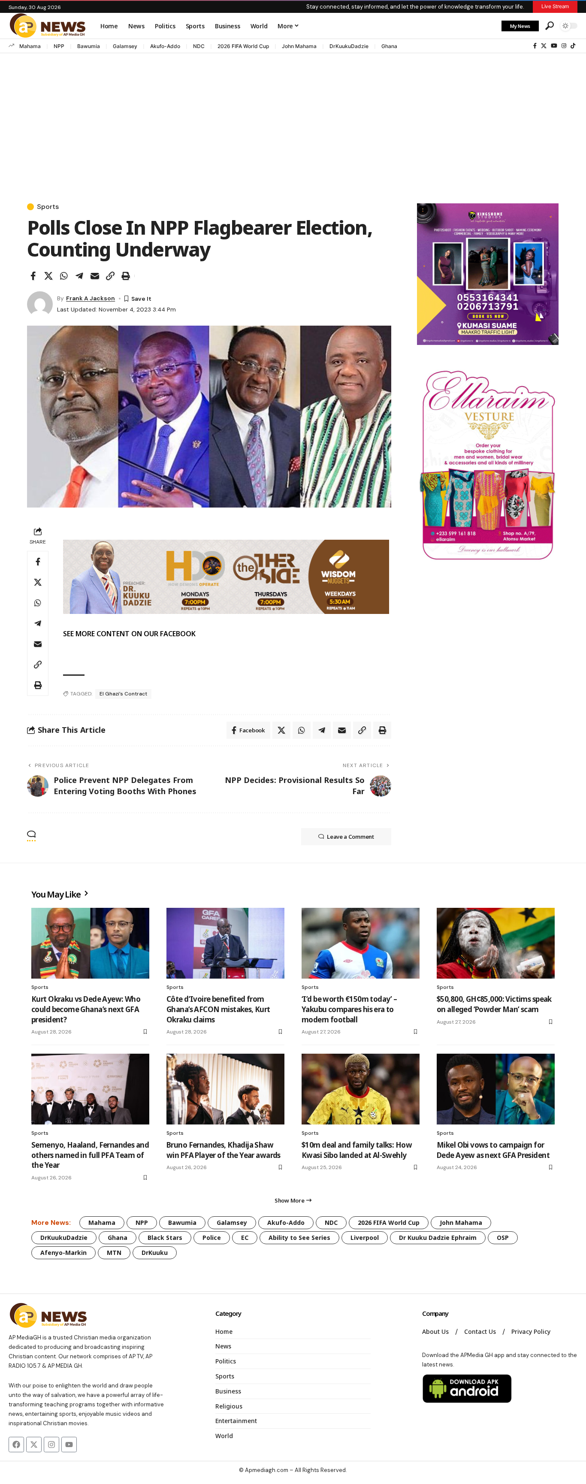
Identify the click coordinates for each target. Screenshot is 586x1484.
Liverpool (364, 1237)
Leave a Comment (350, 836)
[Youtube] (69, 1444)
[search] (549, 26)
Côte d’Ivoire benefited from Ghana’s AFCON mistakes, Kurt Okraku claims (218, 1009)
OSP (503, 1237)
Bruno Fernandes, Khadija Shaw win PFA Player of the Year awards (223, 1150)
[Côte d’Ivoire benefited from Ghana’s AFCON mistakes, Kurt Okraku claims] (225, 943)
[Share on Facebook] (33, 276)
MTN (114, 1252)
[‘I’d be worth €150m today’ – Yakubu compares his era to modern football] (361, 943)
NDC (199, 46)
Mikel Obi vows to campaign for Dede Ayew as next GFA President (493, 1150)
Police (211, 1237)
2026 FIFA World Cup (243, 46)
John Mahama (299, 46)
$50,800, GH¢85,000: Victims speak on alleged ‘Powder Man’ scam (494, 1004)
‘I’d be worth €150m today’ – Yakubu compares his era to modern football (349, 1009)
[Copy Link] (110, 276)
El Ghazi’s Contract (123, 693)
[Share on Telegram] (79, 276)
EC (244, 1237)
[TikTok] (572, 46)
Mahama (30, 46)
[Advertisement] (293, 120)
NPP (59, 46)
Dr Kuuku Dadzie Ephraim (438, 1237)
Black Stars (165, 1237)
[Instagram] (563, 46)
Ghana (389, 46)
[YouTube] (554, 46)
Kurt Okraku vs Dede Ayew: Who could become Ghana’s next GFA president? (85, 1009)
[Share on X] (48, 276)
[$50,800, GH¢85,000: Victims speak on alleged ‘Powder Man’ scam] (496, 943)
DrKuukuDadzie (349, 46)
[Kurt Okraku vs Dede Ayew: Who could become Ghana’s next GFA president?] (90, 943)
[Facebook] (535, 46)
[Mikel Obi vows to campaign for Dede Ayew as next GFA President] (496, 1089)
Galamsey (125, 46)
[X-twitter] (34, 1444)
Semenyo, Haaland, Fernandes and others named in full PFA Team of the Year (90, 1155)
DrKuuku (155, 1252)
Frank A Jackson (90, 298)
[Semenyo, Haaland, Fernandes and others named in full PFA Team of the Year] (90, 1089)
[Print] (126, 276)
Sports (48, 206)
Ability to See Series (299, 1237)
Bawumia (88, 46)
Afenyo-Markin (63, 1252)
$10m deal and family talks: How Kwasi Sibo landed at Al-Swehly (357, 1150)
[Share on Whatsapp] (64, 276)
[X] (544, 46)
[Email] (95, 276)
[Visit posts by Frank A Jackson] (40, 304)
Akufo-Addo (165, 46)
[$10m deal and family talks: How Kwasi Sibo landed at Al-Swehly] (361, 1089)
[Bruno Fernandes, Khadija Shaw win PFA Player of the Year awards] (225, 1089)
